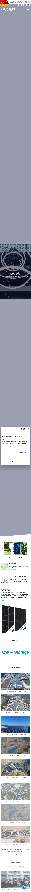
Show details (23, 452)
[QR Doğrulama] (19, 5)
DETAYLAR (4, 280)
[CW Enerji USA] (29, 5)
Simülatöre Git (12, 569)
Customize (14, 461)
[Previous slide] (26, 535)
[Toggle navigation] (28, 10)
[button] (26, 5)
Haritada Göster (21, 852)
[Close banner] (28, 428)
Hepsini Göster (10, 852)
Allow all (15, 457)
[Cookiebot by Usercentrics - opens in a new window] (20, 429)
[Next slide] (29, 535)
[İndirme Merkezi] (22, 5)
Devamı (10, 582)
